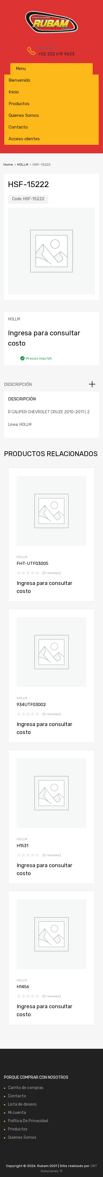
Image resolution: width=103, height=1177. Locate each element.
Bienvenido (19, 80)
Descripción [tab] (18, 384)
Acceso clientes (24, 138)
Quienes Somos (24, 115)
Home (8, 165)
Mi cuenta (17, 1112)
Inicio (14, 92)
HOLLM (22, 165)
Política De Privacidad (28, 1120)
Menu (21, 68)
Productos (19, 103)
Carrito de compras (25, 1087)
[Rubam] (51, 32)
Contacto (18, 127)
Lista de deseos (22, 1104)
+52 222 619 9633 (52, 54)
